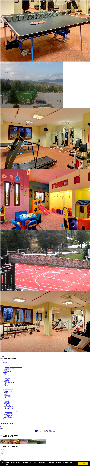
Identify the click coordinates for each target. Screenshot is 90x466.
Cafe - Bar (7, 375)
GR (1, 360)
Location (4, 383)
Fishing (6, 397)
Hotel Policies (5, 372)
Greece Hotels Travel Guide (14, 356)
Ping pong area (8, 379)
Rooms (4, 363)
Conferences (7, 386)
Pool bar (7, 376)
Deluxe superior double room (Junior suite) (13, 367)
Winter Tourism (8, 416)
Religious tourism (8, 407)
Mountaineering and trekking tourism (12, 411)
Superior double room (9, 365)
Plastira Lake (5, 387)
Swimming (7, 398)
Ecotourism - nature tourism (10, 409)
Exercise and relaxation (9, 382)
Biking (6, 394)
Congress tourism (8, 413)
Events (4, 384)
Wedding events (8, 385)
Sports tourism (8, 404)
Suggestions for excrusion (8, 389)
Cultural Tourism (8, 412)
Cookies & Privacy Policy (10, 417)
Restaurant (7, 374)
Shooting (7, 401)
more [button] (7, 464)
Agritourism (7, 403)
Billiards (7, 381)
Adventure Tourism (9, 414)
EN (2, 360)
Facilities (4, 373)
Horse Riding (8, 396)
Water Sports (7, 395)
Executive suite (8, 371)
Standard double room (9, 364)
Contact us (5, 418)
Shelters (6, 392)
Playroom (7, 380)
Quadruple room (8, 369)
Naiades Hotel (5, 362)
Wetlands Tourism (8, 415)
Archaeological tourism (9, 405)
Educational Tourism (9, 406)
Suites (6, 370)
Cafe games (7, 378)
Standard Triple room (9, 368)
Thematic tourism (6, 402)
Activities (5, 390)
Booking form (5, 419)
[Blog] (0, 426)
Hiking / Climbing (8, 391)
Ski (6, 393)
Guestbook (5, 420)
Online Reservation (6, 423)
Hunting (7, 400)
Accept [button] (83, 463)
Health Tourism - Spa (9, 408)
